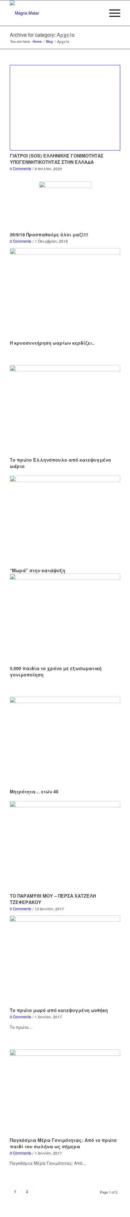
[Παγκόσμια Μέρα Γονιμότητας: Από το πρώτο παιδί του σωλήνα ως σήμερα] (65, 1092)
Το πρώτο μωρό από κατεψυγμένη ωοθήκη (59, 1010)
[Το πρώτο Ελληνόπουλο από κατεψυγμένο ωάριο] (65, 410)
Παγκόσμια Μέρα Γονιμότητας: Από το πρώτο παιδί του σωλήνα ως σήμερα (63, 1143)
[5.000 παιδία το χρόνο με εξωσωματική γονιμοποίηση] (65, 618)
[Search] (97, 13)
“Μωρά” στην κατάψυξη (37, 570)
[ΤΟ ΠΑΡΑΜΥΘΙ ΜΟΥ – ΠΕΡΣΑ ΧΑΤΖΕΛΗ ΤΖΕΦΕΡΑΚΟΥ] (65, 846)
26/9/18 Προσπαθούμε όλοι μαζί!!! (49, 234)
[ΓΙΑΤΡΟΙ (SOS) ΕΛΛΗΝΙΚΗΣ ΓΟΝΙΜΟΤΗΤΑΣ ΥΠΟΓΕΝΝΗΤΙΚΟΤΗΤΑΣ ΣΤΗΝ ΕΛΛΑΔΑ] (65, 108)
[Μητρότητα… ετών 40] (65, 741)
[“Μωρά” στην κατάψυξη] (65, 520)
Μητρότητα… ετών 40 (34, 791)
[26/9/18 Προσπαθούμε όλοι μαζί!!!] (65, 205)
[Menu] (111, 13)
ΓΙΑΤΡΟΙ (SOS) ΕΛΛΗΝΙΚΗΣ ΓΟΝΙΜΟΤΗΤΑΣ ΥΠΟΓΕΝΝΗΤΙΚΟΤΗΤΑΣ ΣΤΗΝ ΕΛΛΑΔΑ (56, 158)
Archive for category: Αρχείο (42, 34)
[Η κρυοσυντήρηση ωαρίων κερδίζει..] (65, 293)
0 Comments (20, 168)
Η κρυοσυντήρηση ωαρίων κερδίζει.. (52, 343)
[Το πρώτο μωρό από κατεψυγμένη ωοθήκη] (65, 960)
